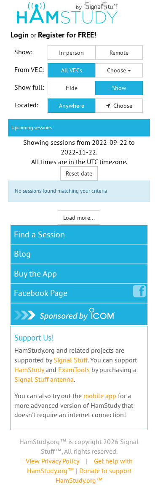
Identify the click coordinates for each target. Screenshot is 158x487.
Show (119, 88)
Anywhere (71, 105)
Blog (22, 253)
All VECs (71, 70)
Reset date (79, 173)
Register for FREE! (67, 35)
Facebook (40, 292)
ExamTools (74, 369)
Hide (72, 88)
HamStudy (29, 369)
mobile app (99, 395)
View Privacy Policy (52, 461)
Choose (117, 70)
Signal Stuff (71, 360)
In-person (71, 52)
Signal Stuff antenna (44, 379)
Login (20, 35)
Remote (119, 52)
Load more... (79, 217)
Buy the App (35, 273)
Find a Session (39, 234)
